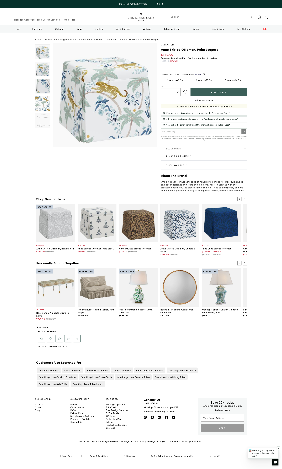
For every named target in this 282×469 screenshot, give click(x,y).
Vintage (147, 28)
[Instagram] (146, 417)
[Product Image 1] (42, 69)
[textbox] (171, 92)
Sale (265, 28)
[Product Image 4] (42, 120)
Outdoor (59, 28)
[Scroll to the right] (245, 199)
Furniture (37, 28)
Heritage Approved (24, 19)
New (17, 28)
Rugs (79, 28)
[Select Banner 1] (159, 4)
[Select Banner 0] (157, 4)
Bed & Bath (218, 28)
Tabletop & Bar (172, 28)
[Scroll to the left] (239, 199)
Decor (196, 28)
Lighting (99, 28)
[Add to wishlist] (185, 92)
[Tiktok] (153, 417)
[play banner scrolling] (161, 4)
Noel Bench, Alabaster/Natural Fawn (52, 314)
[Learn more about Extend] (204, 74)
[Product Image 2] (42, 86)
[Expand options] (245, 149)
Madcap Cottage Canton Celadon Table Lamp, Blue (220, 311)
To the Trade (68, 19)
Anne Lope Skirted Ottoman (217, 248)
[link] (204, 148)
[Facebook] (167, 417)
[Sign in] (259, 17)
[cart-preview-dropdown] (266, 17)
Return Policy (216, 106)
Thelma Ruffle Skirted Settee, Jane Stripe (96, 311)
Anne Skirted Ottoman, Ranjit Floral (55, 248)
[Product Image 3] (42, 103)
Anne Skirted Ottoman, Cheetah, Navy (177, 250)
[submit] (252, 17)
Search (175, 16)
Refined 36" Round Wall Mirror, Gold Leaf (177, 311)
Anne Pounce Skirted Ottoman (135, 248)
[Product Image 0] (42, 52)
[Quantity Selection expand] (178, 92)
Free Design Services (48, 19)
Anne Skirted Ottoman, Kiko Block (96, 248)
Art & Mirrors (123, 28)
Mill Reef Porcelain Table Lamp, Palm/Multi (136, 311)
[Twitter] (174, 417)
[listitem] (49, 370)
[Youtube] (160, 417)
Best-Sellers (243, 28)
